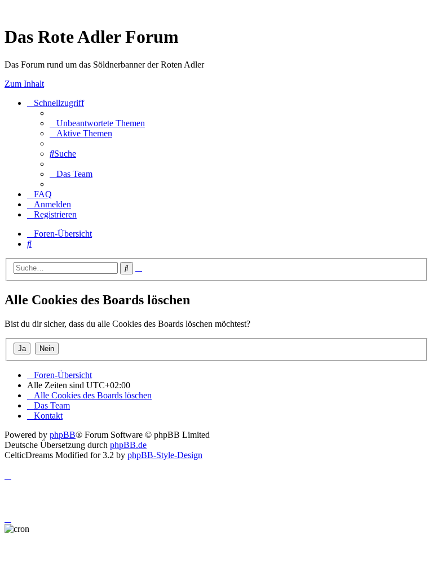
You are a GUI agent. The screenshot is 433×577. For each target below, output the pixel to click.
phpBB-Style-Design (164, 455)
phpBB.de (128, 445)
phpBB (63, 435)
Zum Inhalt (24, 83)
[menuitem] (97, 123)
